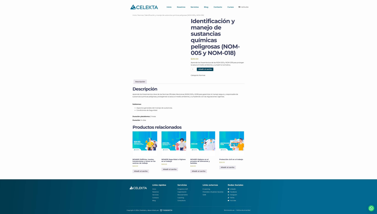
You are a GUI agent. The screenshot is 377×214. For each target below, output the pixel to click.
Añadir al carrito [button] (140, 171)
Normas (141, 15)
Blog (206, 7)
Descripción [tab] (140, 82)
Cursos (230, 7)
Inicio (169, 7)
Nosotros (181, 7)
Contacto (218, 7)
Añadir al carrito (205, 69)
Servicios (195, 7)
